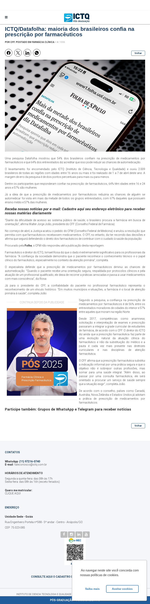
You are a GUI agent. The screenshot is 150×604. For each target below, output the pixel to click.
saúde (81, 220)
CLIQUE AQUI (13, 493)
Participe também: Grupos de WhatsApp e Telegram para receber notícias (68, 409)
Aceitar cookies (122, 588)
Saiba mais (92, 588)
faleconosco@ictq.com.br (30, 464)
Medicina (106, 230)
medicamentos (77, 267)
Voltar (138, 53)
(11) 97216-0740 (29, 461)
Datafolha (31, 158)
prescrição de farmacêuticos (88, 183)
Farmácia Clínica (43, 42)
